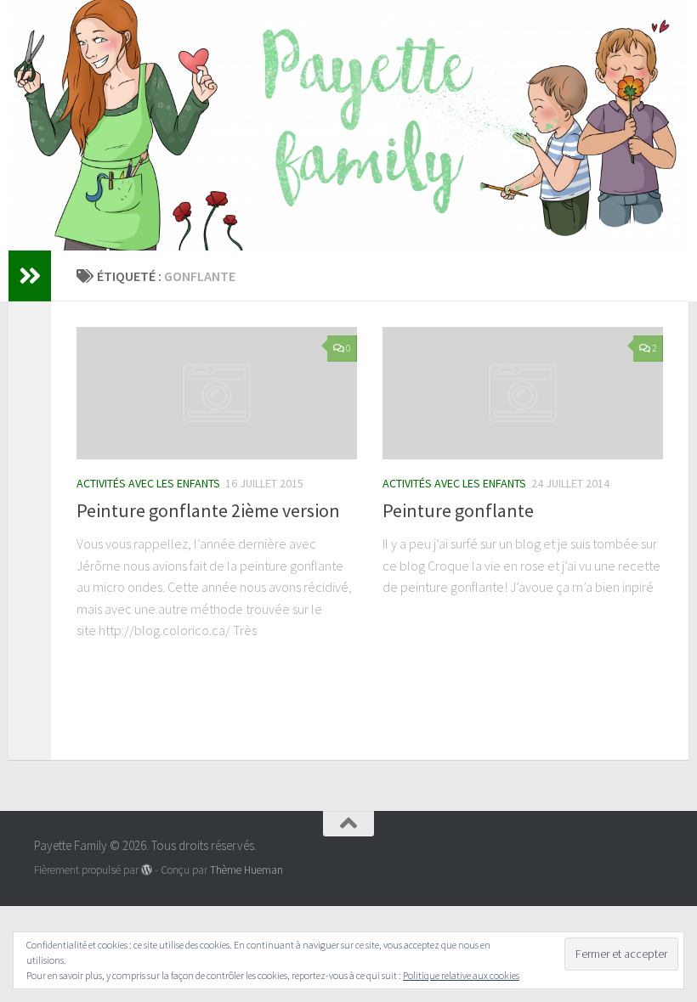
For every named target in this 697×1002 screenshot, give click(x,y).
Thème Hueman (246, 870)
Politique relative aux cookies (461, 975)
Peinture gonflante (458, 510)
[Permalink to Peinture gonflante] (522, 393)
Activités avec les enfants (148, 483)
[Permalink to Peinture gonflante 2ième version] (216, 393)
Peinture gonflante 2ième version (208, 510)
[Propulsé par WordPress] (146, 869)
